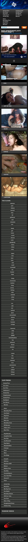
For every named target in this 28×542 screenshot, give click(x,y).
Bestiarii (5, 24)
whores (13, 237)
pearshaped (11, 56)
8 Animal (5, 448)
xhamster (13, 222)
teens (13, 244)
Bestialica (5, 486)
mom (5, 56)
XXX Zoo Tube (6, 496)
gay (14, 305)
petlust (13, 310)
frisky (13, 278)
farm (13, 358)
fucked (13, 272)
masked (14, 294)
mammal (13, 360)
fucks (13, 233)
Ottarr (4, 18)
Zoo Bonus (19, 15)
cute (13, 255)
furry (14, 299)
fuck (13, 260)
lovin (13, 367)
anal (13, 333)
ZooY (4, 450)
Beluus (5, 466)
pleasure (13, 342)
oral (13, 219)
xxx (13, 303)
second (13, 210)
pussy (13, 287)
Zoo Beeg (5, 455)
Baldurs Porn (6, 468)
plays (13, 297)
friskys (13, 372)
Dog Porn (5, 23)
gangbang (14, 242)
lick (14, 355)
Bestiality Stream (7, 493)
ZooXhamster (6, 440)
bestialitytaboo (14, 337)
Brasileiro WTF (7, 463)
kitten (13, 247)
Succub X (5, 478)
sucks (13, 235)
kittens (13, 208)
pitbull (13, 369)
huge (8, 56)
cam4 (13, 265)
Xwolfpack (18, 13)
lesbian (13, 283)
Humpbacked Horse (8, 503)
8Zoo (4, 452)
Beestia (18, 16)
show (13, 319)
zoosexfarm (14, 315)
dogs (13, 274)
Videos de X (6, 427)
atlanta (13, 317)
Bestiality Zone (7, 422)
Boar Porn (5, 430)
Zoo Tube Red (6, 475)
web (14, 262)
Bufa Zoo (5, 420)
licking (14, 290)
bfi (13, 215)
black (13, 228)
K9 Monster (6, 425)
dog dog (18, 6)
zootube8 (13, 267)
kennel (13, 374)
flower (13, 344)
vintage (13, 324)
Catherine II (6, 15)
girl (13, 230)
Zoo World (5, 491)
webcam (13, 203)
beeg (13, 285)
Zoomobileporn (7, 473)
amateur (13, 347)
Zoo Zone (5, 12)
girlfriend (13, 217)
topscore (13, 328)
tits (14, 269)
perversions (14, 365)
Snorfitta (5, 470)
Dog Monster (6, 433)
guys (13, 312)
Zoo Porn (5, 13)
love (13, 362)
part (13, 205)
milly (14, 330)
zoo (13, 224)
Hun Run (5, 438)
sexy (13, 249)
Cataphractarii (19, 10)
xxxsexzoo (13, 280)
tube (13, 292)
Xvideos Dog (6, 505)
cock (13, 240)
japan (13, 253)
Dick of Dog (6, 500)
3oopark (5, 458)
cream (13, 353)
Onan (4, 480)
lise (13, 340)
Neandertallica (7, 445)
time (13, 212)
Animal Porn (6, 10)
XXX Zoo (5, 461)
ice (13, 349)
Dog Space (6, 443)
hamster (14, 322)
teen (13, 258)
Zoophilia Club (7, 436)
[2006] (13, 335)
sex (13, 308)
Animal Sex (6, 16)
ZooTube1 (5, 21)
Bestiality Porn (7, 20)
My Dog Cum (6, 488)
